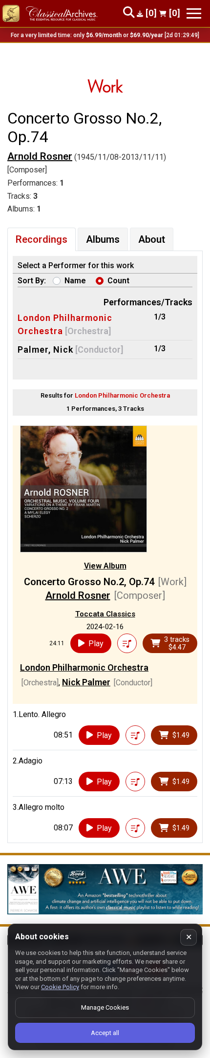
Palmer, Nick (45, 349)
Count (118, 280)
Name (75, 280)
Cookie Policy (60, 987)
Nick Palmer (86, 682)
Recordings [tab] (41, 239)
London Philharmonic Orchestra (84, 667)
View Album (105, 566)
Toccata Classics (105, 614)
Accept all (105, 1033)
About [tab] (151, 239)
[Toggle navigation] (194, 13)
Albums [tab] (103, 239)
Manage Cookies (105, 1007)
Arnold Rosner (39, 156)
